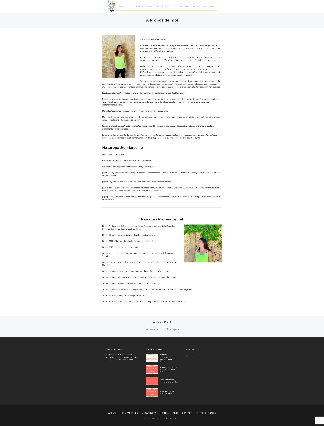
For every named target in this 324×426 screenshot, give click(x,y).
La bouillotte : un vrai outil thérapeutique (167, 392)
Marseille (188, 60)
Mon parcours (143, 6)
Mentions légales (205, 413)
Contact (209, 6)
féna (138, 229)
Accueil (123, 6)
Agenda (184, 6)
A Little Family (152, 241)
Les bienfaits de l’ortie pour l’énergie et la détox (169, 381)
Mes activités (164, 6)
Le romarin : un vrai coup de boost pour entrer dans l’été (168, 369)
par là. (160, 190)
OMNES (121, 253)
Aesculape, (182, 57)
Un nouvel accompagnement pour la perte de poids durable (168, 358)
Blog (196, 6)
